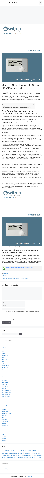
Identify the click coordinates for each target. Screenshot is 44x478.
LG (35, 455)
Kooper (30, 455)
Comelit (37, 450)
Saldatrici (4, 409)
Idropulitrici (4, 376)
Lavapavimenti (5, 382)
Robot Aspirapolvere (6, 403)
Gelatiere (4, 374)
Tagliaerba (4, 419)
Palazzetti (38, 455)
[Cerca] (20, 334)
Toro (14, 457)
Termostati (5, 273)
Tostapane (4, 431)
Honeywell (9, 455)
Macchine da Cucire (6, 390)
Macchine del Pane (6, 394)
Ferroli (33, 453)
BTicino (23, 451)
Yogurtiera (4, 440)
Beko (14, 450)
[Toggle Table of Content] (33, 104)
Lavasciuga (4, 384)
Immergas (22, 455)
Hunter (16, 455)
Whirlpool (35, 457)
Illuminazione (5, 378)
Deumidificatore (5, 365)
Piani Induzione (5, 400)
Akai (4, 450)
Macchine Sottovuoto (6, 396)
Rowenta (8, 457)
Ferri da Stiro (5, 367)
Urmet (17, 457)
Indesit (27, 455)
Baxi (12, 450)
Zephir (39, 457)
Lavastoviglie (5, 386)
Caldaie (3, 353)
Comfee (3, 453)
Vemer (21, 457)
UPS (3, 434)
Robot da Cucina (5, 405)
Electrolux (15, 453)
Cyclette (4, 363)
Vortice (27, 457)
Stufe (3, 417)
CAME (29, 451)
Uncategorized (5, 432)
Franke (35, 453)
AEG (2, 450)
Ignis (18, 455)
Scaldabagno (5, 411)
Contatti (3, 467)
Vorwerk (29, 457)
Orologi (3, 398)
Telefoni (3, 427)
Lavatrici (4, 388)
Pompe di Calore (5, 402)
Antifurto (4, 345)
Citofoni (3, 357)
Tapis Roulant (5, 421)
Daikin (6, 453)
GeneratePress (31, 476)
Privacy (3, 470)
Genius (39, 453)
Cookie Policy (5, 468)
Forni (3, 369)
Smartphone (4, 415)
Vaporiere (4, 436)
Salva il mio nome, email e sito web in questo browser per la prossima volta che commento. (21, 312)
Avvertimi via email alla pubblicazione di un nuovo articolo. (16, 319)
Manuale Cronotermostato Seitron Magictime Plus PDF (15, 278)
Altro (3, 344)
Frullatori (4, 373)
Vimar (25, 457)
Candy (34, 450)
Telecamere (4, 423)
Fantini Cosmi (28, 453)
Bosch (17, 450)
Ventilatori (4, 438)
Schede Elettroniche (6, 413)
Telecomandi (5, 425)
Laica (32, 455)
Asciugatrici (4, 347)
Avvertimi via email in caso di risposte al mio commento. (15, 316)
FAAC (21, 453)
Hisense (4, 455)
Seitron (5, 275)
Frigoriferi (4, 371)
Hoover (13, 455)
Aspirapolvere (5, 349)
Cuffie (3, 361)
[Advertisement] (22, 14)
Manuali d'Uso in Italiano (11, 3)
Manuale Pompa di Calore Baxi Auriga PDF (13, 277)
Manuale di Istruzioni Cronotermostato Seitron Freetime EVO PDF (17, 107)
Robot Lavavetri (5, 407)
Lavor (34, 455)
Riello (4, 457)
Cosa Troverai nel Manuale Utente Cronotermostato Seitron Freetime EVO (18, 106)
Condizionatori (5, 359)
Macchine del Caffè (6, 392)
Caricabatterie (5, 355)
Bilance (3, 351)
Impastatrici (4, 380)
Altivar (7, 450)
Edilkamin (10, 453)
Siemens (11, 457)
